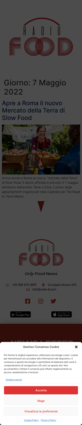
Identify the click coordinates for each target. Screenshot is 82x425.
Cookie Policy (31, 420)
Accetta (41, 390)
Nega (41, 401)
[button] (76, 347)
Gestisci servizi (14, 379)
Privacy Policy (48, 420)
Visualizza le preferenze (41, 411)
